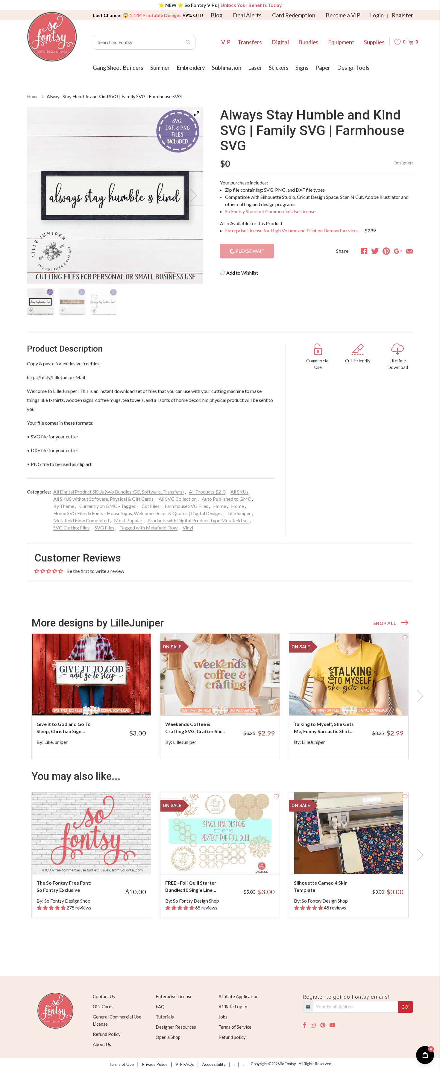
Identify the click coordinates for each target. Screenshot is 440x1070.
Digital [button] (280, 42)
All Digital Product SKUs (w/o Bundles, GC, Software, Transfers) (118, 491)
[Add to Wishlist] (147, 637)
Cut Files (151, 506)
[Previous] (39, 195)
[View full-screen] (196, 113)
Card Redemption (293, 15)
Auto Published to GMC (226, 499)
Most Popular (128, 520)
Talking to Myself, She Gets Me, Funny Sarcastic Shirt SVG (324, 728)
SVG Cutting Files (71, 527)
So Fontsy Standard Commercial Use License (270, 211)
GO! (405, 1007)
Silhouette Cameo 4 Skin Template (321, 886)
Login (377, 15)
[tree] (115, 301)
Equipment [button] (341, 42)
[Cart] (410, 42)
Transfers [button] (250, 42)
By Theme (63, 506)
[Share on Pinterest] (386, 251)
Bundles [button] (308, 42)
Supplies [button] (374, 42)
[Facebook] (304, 1025)
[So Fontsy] (52, 36)
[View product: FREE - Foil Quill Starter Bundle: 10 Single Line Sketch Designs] (220, 833)
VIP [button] (225, 42)
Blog (216, 15)
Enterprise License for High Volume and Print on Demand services (292, 230)
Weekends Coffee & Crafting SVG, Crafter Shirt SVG (195, 728)
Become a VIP (343, 15)
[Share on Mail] (409, 251)
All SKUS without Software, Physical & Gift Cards (103, 499)
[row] (220, 696)
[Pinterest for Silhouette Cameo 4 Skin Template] (357, 862)
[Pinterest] (322, 1025)
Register (402, 15)
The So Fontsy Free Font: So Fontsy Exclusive (64, 886)
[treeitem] (40, 301)
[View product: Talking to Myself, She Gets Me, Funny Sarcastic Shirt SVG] (348, 674)
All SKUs (239, 491)
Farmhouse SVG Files (186, 506)
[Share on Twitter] (375, 251)
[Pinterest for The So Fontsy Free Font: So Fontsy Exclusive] (99, 862)
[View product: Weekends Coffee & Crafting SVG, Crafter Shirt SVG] (220, 674)
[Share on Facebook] (364, 251)
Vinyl (188, 527)
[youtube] (332, 1025)
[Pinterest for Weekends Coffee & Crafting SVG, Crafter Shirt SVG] (228, 703)
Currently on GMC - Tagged (107, 506)
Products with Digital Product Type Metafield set (198, 520)
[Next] (191, 195)
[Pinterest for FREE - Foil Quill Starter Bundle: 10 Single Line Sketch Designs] (228, 862)
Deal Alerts (247, 15)
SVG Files (104, 527)
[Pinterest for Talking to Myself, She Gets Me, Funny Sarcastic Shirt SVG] (357, 703)
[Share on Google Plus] (398, 251)
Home (33, 96)
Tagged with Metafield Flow (148, 527)
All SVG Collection (178, 499)
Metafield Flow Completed (81, 520)
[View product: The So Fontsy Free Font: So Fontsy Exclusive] (91, 833)
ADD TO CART (126, 703)
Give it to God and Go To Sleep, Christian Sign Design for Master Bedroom (64, 728)
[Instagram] (313, 1025)
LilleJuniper (239, 513)
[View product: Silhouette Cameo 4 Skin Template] (348, 833)
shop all (384, 623)
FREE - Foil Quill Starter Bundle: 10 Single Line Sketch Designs (190, 887)
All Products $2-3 (207, 491)
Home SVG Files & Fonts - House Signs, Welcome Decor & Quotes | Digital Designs (137, 513)
